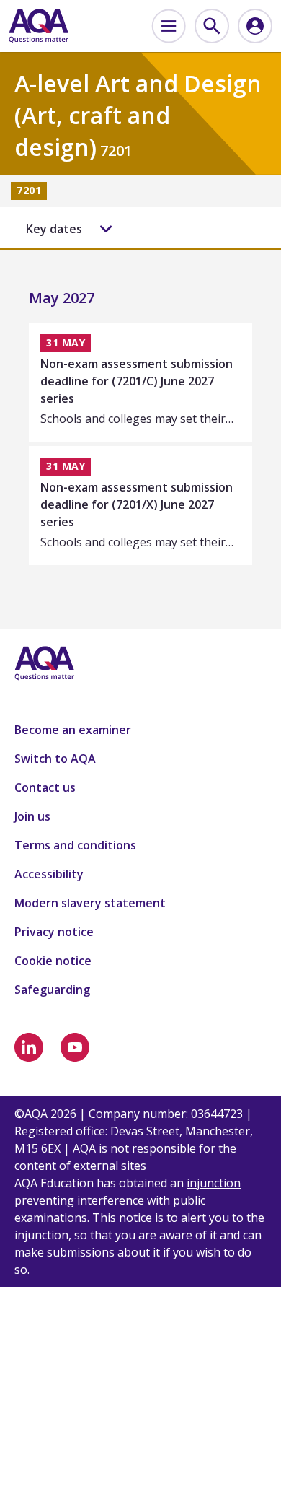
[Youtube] (75, 1047)
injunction (214, 1183)
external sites (109, 1166)
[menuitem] (168, 26)
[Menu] (168, 26)
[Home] (38, 26)
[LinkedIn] (28, 1047)
